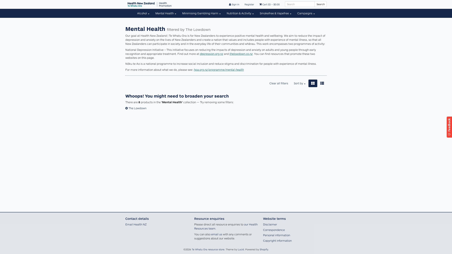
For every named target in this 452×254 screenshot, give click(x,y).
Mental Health (164, 13)
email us (216, 234)
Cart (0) (271, 4)
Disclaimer (270, 224)
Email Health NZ (136, 224)
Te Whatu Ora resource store (208, 249)
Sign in (235, 4)
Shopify (264, 249)
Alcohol (142, 13)
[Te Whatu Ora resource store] (149, 4)
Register (249, 4)
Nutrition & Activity (239, 13)
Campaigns (305, 13)
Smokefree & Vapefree (275, 13)
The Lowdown (137, 108)
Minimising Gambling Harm (200, 13)
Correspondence (274, 230)
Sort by (299, 83)
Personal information (276, 235)
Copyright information (277, 240)
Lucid (241, 249)
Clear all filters (278, 83)
